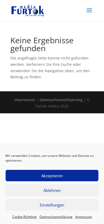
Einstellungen (52, 205)
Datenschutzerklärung (56, 216)
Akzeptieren (52, 175)
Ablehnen (52, 190)
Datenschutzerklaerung (60, 99)
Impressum (83, 216)
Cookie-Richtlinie (24, 216)
